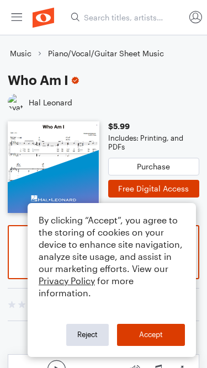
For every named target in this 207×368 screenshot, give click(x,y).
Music (20, 53)
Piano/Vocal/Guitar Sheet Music (106, 53)
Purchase (153, 166)
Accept (151, 334)
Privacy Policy (67, 280)
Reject (87, 334)
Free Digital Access (153, 188)
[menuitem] (16, 17)
